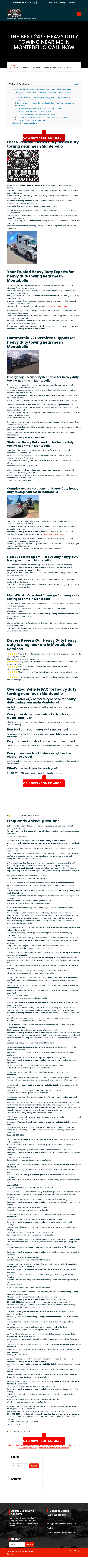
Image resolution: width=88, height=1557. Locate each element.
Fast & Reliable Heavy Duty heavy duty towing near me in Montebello (42, 89)
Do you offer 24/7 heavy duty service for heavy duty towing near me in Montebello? (45, 104)
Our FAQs (53, 3)
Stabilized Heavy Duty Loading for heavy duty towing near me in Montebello (42, 98)
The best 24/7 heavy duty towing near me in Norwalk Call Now (34, 1445)
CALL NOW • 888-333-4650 (42, 138)
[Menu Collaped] (79, 14)
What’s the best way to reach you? (31, 120)
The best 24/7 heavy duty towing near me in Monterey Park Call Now (50, 1446)
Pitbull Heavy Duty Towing (56, 306)
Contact (71, 3)
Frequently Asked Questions (25, 123)
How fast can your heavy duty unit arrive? (34, 111)
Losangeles (67, 1445)
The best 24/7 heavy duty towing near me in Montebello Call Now (42, 68)
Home (13, 65)
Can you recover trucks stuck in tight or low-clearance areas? (43, 117)
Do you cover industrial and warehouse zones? (36, 114)
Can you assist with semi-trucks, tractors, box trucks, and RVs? (43, 108)
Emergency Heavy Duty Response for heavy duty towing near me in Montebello (44, 93)
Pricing (62, 3)
